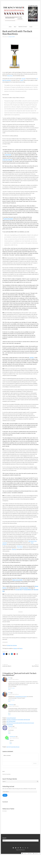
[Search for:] (20, 781)
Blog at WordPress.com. (20, 849)
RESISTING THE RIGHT (23, 26)
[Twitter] (18, 847)
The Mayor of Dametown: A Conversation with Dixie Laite (18, 719)
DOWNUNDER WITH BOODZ (21, 696)
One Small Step (10, 724)
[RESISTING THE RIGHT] (28, 847)
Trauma (21, 80)
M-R (9, 678)
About (15, 26)
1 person (13, 699)
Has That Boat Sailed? (11, 721)
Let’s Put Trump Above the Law (13, 747)
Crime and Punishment (11, 718)
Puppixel (10, 726)
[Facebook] (13, 847)
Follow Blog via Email (8, 786)
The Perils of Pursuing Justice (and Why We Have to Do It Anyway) (20, 723)
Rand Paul (14, 549)
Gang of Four (10, 75)
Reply (9, 689)
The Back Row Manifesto (12, 645)
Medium (20, 648)
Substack (15, 648)
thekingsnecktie (12, 736)
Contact (30, 26)
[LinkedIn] (15, 847)
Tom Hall (23, 78)
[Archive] (23, 847)
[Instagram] (20, 847)
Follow (5, 795)
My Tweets (4, 811)
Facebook (5, 802)
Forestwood (11, 704)
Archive (10, 26)
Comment (35, 763)
